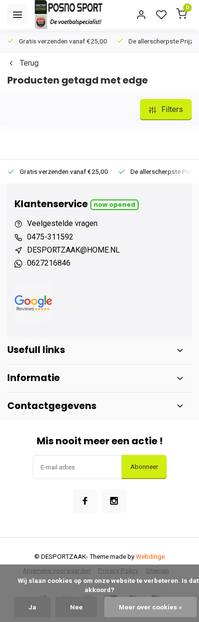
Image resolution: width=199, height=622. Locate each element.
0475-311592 (50, 236)
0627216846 (49, 263)
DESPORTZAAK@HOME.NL (73, 249)
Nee (76, 607)
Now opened (114, 204)
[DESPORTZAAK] (68, 14)
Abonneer (144, 466)
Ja (32, 607)
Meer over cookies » (150, 607)
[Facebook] (85, 501)
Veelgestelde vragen (62, 223)
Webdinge (150, 556)
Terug (29, 63)
